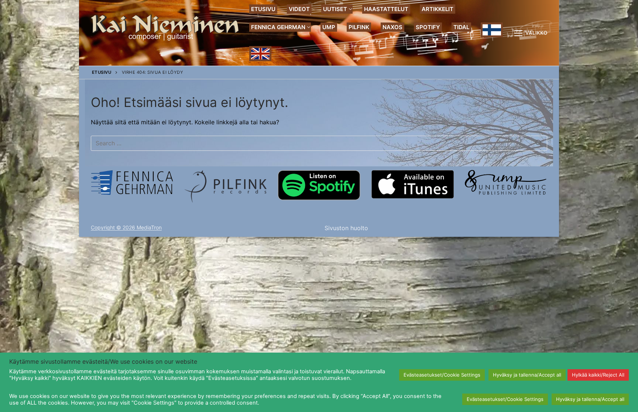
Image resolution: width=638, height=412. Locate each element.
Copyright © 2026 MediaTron (126, 227)
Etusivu (102, 72)
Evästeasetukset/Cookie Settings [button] (442, 375)
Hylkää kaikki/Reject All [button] (598, 375)
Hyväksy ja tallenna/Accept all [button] (527, 375)
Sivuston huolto (346, 228)
